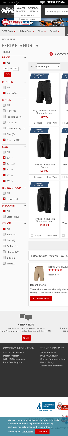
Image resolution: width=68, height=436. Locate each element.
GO (7, 74)
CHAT (26, 338)
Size (5, 146)
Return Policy (47, 362)
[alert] (27, 13)
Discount (8, 205)
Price (6, 57)
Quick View (52, 123)
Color (6, 223)
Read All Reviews (41, 298)
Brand (6, 100)
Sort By (34, 66)
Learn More (27, 431)
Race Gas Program (12, 362)
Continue (42, 431)
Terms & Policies (48, 352)
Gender (7, 82)
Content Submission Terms (53, 359)
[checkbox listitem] (6, 63)
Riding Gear (8, 39)
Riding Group (11, 188)
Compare (38, 123)
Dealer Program (11, 355)
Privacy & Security (49, 355)
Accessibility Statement (51, 365)
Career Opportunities (13, 352)
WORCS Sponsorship (14, 359)
